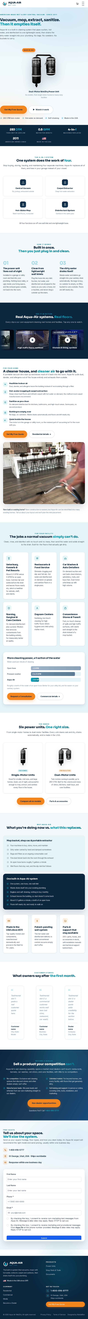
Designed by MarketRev (76, 1315)
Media (5, 1299)
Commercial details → (50, 696)
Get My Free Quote (13, 109)
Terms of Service (59, 1315)
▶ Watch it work (41, 109)
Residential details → (41, 434)
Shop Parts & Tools (53, 1270)
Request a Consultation (21, 696)
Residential (7, 1291)
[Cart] (77, 3)
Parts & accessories (59, 801)
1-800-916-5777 (52, 1111)
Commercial (7, 1295)
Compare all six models (30, 801)
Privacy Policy (46, 1315)
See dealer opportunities (44, 1103)
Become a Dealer (10, 1303)
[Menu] (83, 3)
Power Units (50, 1266)
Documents (50, 1274)
